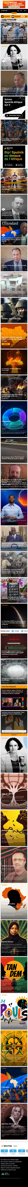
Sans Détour (5, 46)
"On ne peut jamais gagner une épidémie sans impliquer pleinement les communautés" (13, 1058)
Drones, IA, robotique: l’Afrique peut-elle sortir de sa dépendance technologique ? (14, 833)
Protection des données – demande (9, 1165)
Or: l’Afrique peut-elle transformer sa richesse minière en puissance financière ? (13, 837)
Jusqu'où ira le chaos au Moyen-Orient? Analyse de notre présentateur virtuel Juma (14, 521)
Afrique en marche (6, 196)
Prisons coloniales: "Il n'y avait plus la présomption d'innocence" (14, 947)
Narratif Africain (14, 938)
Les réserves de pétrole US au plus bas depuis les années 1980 (14, 424)
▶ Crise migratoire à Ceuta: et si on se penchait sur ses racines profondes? (14, 513)
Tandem (14, 975)
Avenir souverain (14, 828)
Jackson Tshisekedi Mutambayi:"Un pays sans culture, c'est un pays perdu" (12, 1053)
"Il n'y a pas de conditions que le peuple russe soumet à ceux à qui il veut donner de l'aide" (13, 1025)
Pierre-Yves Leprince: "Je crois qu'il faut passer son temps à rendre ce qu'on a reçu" (14, 1127)
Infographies (14, 419)
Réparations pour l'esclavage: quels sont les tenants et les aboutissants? (12, 915)
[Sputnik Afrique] (4, 11)
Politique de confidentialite (15, 1161)
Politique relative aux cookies (8, 1163)
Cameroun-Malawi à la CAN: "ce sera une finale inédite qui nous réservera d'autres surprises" (13, 797)
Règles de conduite (5, 1167)
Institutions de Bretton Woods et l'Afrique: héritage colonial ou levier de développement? (14, 907)
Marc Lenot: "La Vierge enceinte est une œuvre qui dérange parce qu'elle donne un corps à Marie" (14, 1131)
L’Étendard (4, 221)
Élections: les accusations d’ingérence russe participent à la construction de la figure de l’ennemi (12, 768)
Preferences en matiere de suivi (8, 1169)
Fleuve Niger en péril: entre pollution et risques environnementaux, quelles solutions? (13, 980)
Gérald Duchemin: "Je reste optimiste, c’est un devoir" (13, 1135)
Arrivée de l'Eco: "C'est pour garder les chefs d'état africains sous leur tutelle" (14, 801)
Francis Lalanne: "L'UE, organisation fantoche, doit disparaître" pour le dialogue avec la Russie (13, 1017)
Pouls (14, 1011)
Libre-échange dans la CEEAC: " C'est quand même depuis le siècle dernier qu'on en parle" (14, 805)
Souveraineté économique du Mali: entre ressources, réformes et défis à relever (11, 988)
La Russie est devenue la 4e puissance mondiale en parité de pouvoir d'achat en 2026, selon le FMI (14, 432)
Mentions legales (15, 1159)
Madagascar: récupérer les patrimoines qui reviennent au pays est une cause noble (12, 1098)
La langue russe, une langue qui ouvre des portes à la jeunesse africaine (14, 1090)
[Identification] (18, 10)
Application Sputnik (15, 1167)
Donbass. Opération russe (14, 310)
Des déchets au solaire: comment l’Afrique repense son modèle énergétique (14, 841)
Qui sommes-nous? (5, 1159)
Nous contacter (4, 1161)
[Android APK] (5, 1174)
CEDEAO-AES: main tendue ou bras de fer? (12, 944)
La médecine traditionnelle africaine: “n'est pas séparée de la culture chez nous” (13, 1094)
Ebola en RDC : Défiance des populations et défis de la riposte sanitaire (13, 952)
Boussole (14, 1048)
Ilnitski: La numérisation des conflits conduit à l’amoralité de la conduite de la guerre (13, 759)
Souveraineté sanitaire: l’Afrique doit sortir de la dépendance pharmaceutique (13, 911)
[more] (26, 42)
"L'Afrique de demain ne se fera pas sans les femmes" (12, 984)
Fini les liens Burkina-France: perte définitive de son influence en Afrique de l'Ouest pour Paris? (13, 517)
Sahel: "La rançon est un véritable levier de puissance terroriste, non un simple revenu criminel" (12, 874)
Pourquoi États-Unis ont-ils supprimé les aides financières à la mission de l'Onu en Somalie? (13, 869)
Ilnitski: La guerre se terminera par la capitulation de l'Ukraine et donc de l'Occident (13, 763)
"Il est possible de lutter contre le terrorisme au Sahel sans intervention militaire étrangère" (13, 878)
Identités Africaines (14, 1122)
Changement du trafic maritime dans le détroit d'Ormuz (13, 428)
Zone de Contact (14, 791)
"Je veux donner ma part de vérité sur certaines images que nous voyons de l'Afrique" (13, 1021)
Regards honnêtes (14, 901)
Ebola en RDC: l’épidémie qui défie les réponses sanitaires (13, 1062)
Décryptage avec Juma (14, 507)
